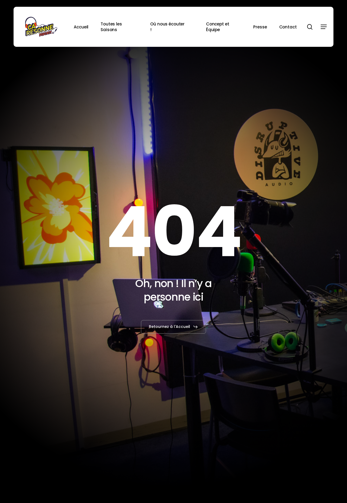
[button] (324, 27)
